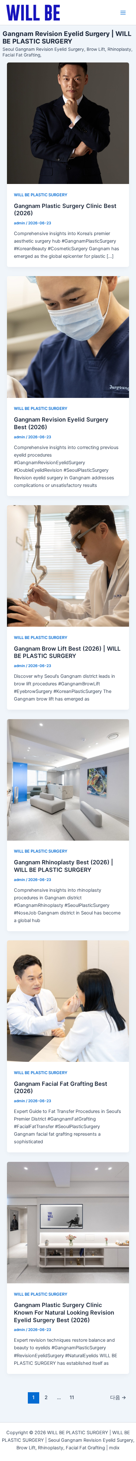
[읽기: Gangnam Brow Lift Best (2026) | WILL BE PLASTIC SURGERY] (68, 566)
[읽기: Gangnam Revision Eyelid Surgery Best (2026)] (68, 337)
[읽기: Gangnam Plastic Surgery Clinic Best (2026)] (68, 123)
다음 (118, 1397)
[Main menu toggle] (123, 12)
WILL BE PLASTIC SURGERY (40, 194)
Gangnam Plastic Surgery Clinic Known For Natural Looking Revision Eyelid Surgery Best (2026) (64, 1312)
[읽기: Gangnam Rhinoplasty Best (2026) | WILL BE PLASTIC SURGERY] (68, 780)
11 (72, 1397)
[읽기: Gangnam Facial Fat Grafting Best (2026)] (68, 1001)
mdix (114, 1448)
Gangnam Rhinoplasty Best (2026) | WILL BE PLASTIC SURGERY (63, 866)
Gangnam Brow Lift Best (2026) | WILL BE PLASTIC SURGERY (67, 652)
